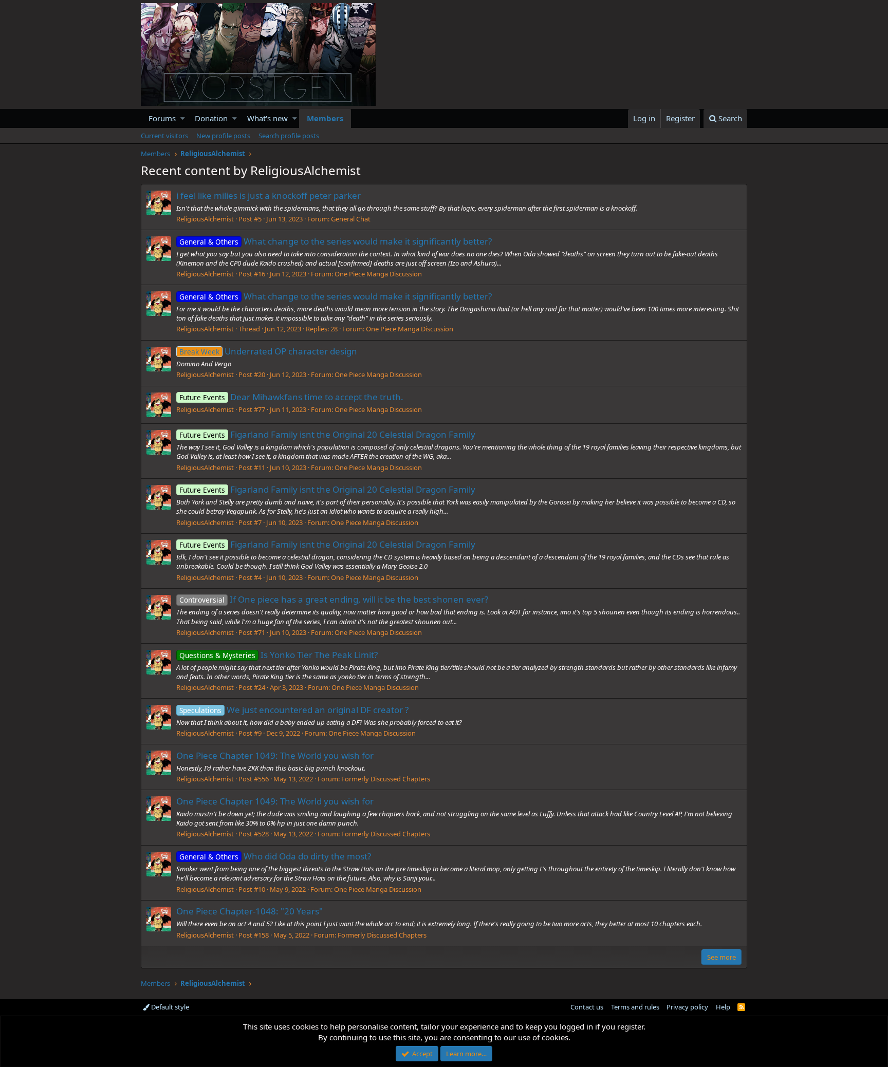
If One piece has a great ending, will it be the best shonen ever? (333, 599)
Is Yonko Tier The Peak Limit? (278, 655)
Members (325, 118)
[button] (183, 118)
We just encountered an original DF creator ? (294, 710)
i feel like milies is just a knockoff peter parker (268, 195)
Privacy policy (687, 1007)
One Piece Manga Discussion (378, 273)
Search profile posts (288, 135)
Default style (169, 1007)
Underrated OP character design (268, 351)
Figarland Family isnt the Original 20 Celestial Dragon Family (327, 434)
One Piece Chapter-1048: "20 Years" (249, 911)
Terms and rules (635, 1007)
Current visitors (164, 135)
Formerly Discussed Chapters (385, 778)
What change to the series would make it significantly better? (335, 241)
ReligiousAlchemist (205, 218)
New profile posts (223, 135)
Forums (162, 118)
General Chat (351, 218)
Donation (211, 118)
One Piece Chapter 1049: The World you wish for (275, 755)
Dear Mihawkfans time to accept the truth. (291, 397)
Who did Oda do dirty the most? (275, 856)
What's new (267, 118)
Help (723, 1007)
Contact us (586, 1007)
